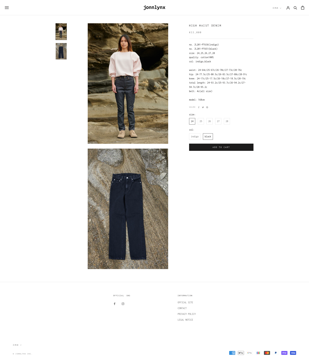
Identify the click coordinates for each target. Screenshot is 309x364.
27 (218, 121)
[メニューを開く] (7, 7)
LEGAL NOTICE (185, 319)
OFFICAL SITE (185, 302)
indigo (195, 136)
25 (201, 121)
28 (227, 121)
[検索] (295, 7)
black (208, 136)
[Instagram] (123, 304)
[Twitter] (203, 107)
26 (209, 121)
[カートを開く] (302, 7)
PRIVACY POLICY (187, 314)
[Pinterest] (207, 107)
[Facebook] (199, 107)
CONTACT (182, 308)
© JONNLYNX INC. (23, 354)
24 (192, 121)
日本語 (275, 8)
